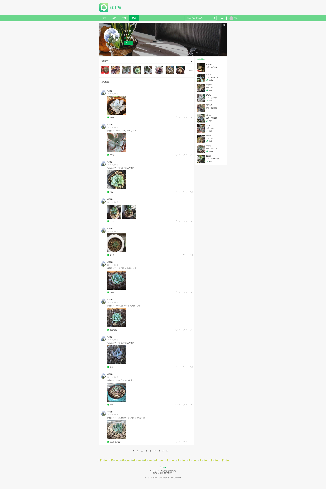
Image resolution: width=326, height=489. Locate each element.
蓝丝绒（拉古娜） (116, 442)
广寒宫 (112, 155)
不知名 (112, 255)
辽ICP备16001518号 (166, 473)
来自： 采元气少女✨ (213, 159)
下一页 (165, 451)
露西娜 (112, 117)
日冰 (111, 192)
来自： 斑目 (210, 128)
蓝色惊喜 (209, 64)
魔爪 (111, 367)
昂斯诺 (208, 135)
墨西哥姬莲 (113, 330)
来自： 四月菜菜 (211, 67)
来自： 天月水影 (211, 148)
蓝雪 (111, 405)
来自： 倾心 (210, 87)
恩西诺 (112, 292)
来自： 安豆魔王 (211, 98)
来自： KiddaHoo (212, 77)
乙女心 (112, 221)
